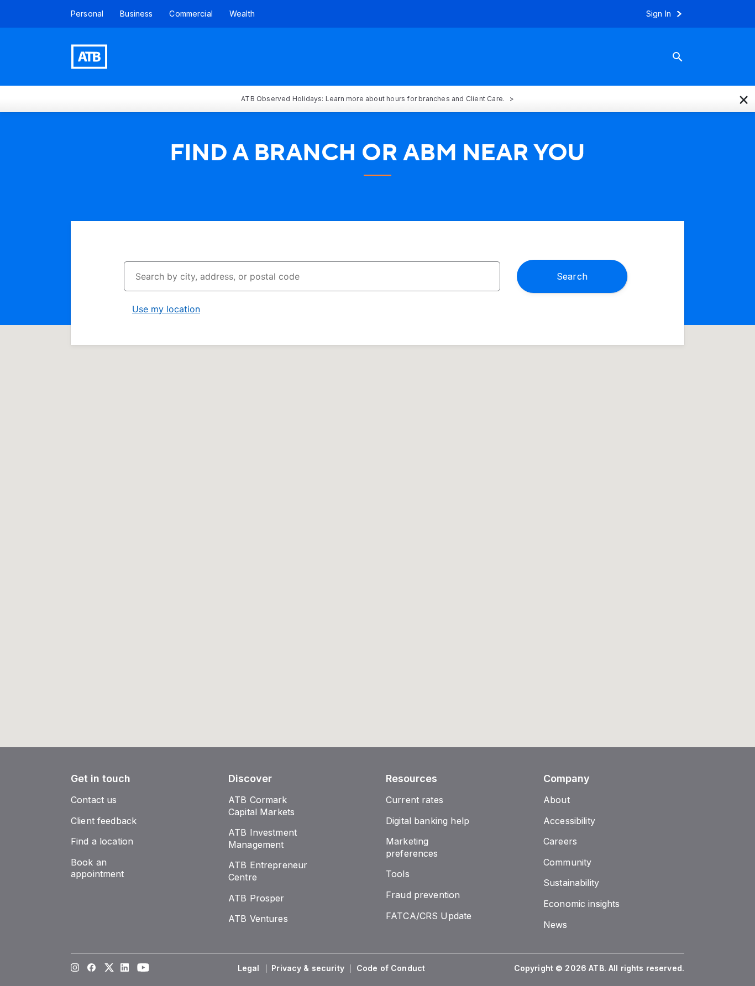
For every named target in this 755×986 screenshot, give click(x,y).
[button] (744, 99)
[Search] (686, 56)
